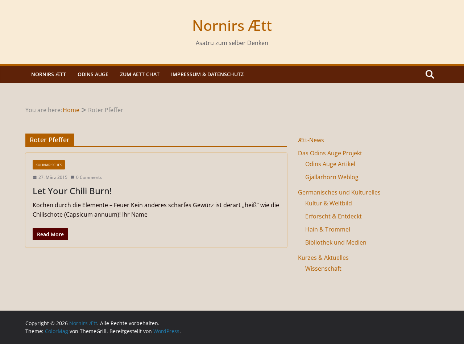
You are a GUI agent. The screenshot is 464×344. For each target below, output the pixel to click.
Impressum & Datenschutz (207, 74)
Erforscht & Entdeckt (333, 216)
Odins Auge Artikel (330, 164)
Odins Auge (93, 74)
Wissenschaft (323, 269)
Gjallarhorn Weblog (332, 177)
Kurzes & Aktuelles (323, 258)
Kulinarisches (49, 164)
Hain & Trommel (327, 229)
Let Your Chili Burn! (72, 191)
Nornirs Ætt (232, 25)
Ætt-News (311, 140)
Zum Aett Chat (140, 74)
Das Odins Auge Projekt (330, 153)
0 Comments (89, 177)
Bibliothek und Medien (335, 242)
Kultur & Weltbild (328, 203)
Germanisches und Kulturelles (339, 192)
